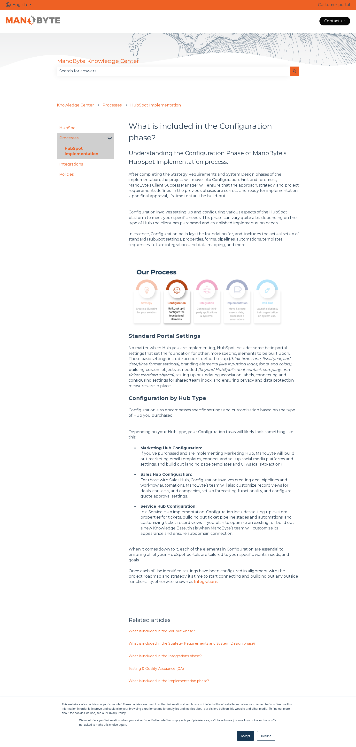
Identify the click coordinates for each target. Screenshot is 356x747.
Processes (112, 105)
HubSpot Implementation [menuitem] (81, 151)
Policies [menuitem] (66, 174)
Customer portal (334, 4)
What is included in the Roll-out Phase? (162, 631)
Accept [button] (245, 736)
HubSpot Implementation (155, 105)
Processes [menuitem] (68, 138)
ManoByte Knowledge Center (98, 61)
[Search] (294, 71)
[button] (110, 138)
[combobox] (173, 71)
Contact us (334, 21)
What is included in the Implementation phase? (169, 681)
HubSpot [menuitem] (68, 128)
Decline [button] (266, 736)
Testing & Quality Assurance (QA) (156, 668)
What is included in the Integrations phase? (165, 656)
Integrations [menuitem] (71, 164)
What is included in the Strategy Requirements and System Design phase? (192, 643)
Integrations (205, 581)
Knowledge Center (75, 105)
